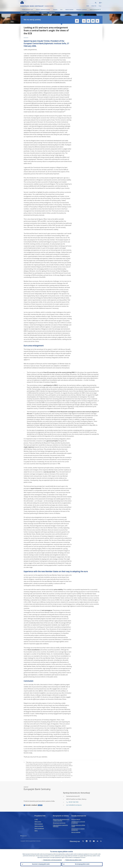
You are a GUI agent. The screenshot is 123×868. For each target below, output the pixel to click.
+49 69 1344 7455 (73, 802)
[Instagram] (90, 841)
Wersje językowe (75, 832)
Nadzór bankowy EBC (94, 9)
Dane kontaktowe (39, 828)
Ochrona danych (75, 819)
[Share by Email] (97, 21)
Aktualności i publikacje (81, 9)
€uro (61, 9)
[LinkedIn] (86, 841)
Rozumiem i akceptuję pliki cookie (41, 864)
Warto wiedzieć (39, 824)
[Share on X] (84, 21)
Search (96, 3)
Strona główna (23, 12)
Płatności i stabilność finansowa (43, 9)
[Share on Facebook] (88, 21)
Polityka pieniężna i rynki (27, 9)
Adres (36, 830)
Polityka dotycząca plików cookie (73, 860)
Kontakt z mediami (31, 805)
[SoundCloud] (97, 841)
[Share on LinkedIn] (93, 21)
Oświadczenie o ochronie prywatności (52, 860)
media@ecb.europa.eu (75, 805)
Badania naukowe (69, 9)
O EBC (36, 819)
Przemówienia (44, 12)
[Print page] (77, 21)
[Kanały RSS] (100, 841)
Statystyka (55, 9)
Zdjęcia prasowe (39, 826)
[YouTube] (93, 841)
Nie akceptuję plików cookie (82, 864)
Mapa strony (24, 835)
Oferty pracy (38, 821)
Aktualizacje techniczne (59, 823)
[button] (98, 3)
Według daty (52, 12)
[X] (83, 841)
